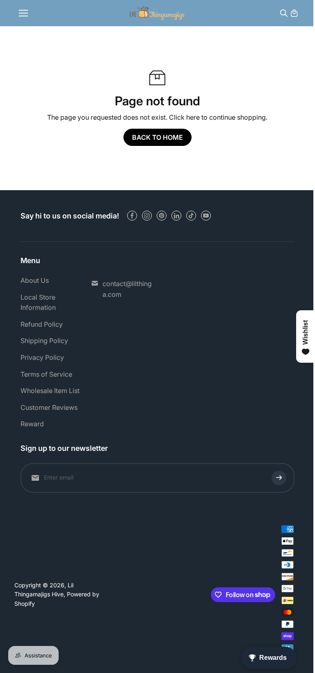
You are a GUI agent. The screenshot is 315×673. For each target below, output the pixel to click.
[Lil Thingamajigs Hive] (157, 13)
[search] (284, 13)
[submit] (279, 478)
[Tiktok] (191, 216)
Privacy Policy (42, 357)
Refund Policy (42, 324)
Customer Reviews (49, 407)
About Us (35, 280)
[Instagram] (147, 216)
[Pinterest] (162, 216)
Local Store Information (38, 302)
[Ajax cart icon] (294, 13)
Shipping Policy (44, 340)
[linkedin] (176, 216)
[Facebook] (132, 216)
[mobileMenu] (23, 13)
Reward (32, 424)
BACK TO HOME (157, 137)
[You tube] (206, 216)
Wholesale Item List (50, 391)
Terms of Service (46, 374)
